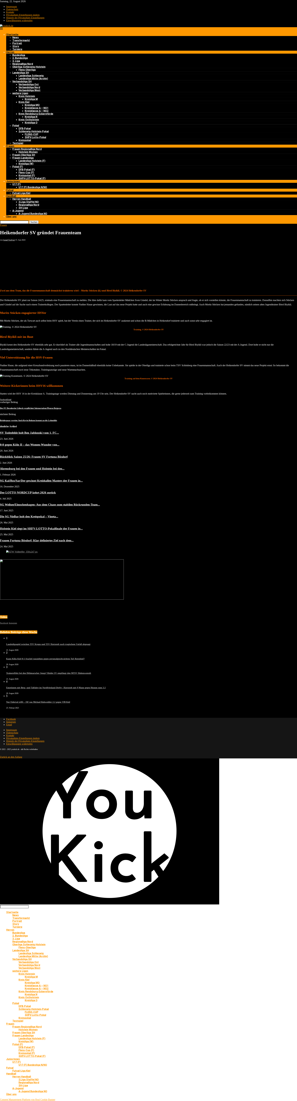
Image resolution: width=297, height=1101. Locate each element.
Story (15, 46)
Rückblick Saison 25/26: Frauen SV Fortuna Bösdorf (34, 456)
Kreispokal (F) (27, 175)
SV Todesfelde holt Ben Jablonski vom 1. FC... (29, 432)
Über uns (11, 216)
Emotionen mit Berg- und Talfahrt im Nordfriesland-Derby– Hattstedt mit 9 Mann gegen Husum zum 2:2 (56, 688)
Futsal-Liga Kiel (21, 193)
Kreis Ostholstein (29, 119)
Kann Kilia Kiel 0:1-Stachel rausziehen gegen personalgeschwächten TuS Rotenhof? (45, 659)
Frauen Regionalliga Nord (27, 149)
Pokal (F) (17, 166)
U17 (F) (16, 184)
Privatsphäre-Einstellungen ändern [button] (23, 15)
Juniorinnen (13, 181)
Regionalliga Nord (22, 63)
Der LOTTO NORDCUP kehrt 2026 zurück (28, 492)
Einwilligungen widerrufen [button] (19, 20)
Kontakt (10, 12)
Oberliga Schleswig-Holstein (28, 66)
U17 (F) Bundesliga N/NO (33, 187)
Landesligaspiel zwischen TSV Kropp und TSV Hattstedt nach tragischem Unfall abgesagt (48, 644)
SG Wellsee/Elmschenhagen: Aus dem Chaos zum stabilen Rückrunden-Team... (50, 504)
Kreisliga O (31, 122)
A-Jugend (18, 210)
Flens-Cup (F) (26, 172)
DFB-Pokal (25, 128)
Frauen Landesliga (23, 157)
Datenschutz (12, 9)
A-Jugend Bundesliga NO (33, 213)
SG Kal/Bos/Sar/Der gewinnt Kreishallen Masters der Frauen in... (41, 480)
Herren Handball (21, 198)
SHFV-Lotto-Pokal (35, 137)
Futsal (9, 190)
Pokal (15, 125)
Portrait (17, 43)
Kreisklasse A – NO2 (36, 110)
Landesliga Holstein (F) (32, 160)
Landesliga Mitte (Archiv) (33, 78)
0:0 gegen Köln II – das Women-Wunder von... (29, 444)
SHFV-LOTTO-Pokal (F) (32, 178)
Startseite (12, 34)
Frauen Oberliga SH (23, 154)
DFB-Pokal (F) (27, 169)
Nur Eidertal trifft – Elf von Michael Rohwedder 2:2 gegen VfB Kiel (38, 702)
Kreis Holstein (27, 96)
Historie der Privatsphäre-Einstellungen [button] (25, 17)
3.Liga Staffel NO (29, 201)
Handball (11, 196)
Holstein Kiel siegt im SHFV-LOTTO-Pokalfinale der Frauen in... (41, 528)
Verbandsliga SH (22, 81)
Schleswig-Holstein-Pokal (34, 131)
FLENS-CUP (31, 134)
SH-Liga (23, 207)
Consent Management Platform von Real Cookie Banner (27, 1099)
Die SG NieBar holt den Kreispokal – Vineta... (29, 516)
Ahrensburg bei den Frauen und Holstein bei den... (32, 468)
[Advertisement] (148, 264)
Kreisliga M (31, 99)
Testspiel (17, 143)
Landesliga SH (20, 72)
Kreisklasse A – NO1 (36, 107)
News (15, 37)
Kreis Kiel (24, 102)
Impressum (11, 6)
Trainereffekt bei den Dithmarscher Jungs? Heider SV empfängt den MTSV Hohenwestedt (48, 673)
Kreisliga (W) (26, 163)
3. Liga (16, 60)
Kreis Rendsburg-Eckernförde (36, 113)
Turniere (17, 49)
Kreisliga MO (32, 105)
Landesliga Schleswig (31, 75)
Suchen (33, 222)
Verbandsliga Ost (29, 84)
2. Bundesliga (20, 58)
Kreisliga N (31, 116)
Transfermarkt (21, 40)
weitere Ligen (20, 93)
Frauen (10, 146)
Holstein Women (28, 152)
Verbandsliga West (29, 90)
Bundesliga (18, 55)
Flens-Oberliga (27, 69)
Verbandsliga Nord (29, 87)
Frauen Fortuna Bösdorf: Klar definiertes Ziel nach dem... (37, 540)
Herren (10, 52)
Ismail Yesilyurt (9, 240)
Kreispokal (25, 140)
